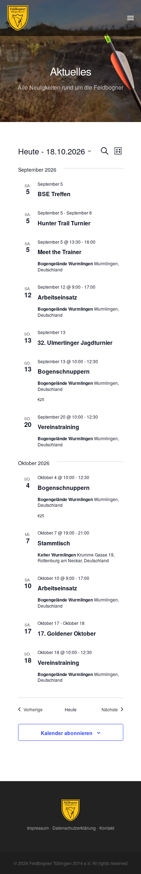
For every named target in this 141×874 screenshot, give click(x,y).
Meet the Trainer (59, 252)
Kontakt (106, 828)
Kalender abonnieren (67, 732)
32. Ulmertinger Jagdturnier (75, 342)
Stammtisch (54, 543)
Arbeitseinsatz (57, 297)
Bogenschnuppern (64, 371)
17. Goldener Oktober (67, 633)
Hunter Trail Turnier (64, 223)
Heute (71, 709)
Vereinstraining (58, 427)
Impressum (38, 828)
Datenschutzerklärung (74, 828)
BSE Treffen (54, 194)
